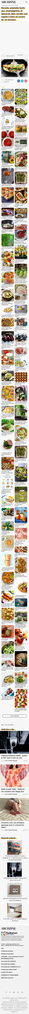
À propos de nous (7, 951)
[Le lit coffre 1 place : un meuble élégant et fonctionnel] (14, 917)
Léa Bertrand (11, 760)
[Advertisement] (14, 37)
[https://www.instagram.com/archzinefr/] (10, 992)
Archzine (10, 2)
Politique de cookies (8, 964)
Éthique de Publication (9, 969)
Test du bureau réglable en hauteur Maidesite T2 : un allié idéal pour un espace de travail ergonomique (15, 858)
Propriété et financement (10, 975)
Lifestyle (7, 5)
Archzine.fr (10, 928)
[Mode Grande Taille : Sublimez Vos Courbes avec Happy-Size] (14, 775)
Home (2, 5)
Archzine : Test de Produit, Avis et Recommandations (12, 957)
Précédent (10, 56)
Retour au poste (9, 80)
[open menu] (26, 2)
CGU (2, 948)
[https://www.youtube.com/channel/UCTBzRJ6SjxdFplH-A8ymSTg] (14, 992)
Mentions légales (7, 977)
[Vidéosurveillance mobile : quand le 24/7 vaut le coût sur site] (14, 742)
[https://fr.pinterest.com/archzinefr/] (22, 992)
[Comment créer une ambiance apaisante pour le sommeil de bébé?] (14, 809)
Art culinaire (14, 5)
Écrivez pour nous (7, 954)
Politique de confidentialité (10, 966)
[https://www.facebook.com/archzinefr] (6, 992)
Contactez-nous (6, 972)
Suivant (20, 56)
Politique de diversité (8, 961)
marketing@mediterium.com (12, 944)
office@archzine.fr (19, 945)
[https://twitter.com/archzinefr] (18, 992)
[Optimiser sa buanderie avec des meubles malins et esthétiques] (14, 897)
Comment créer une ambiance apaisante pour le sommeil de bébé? (12, 825)
